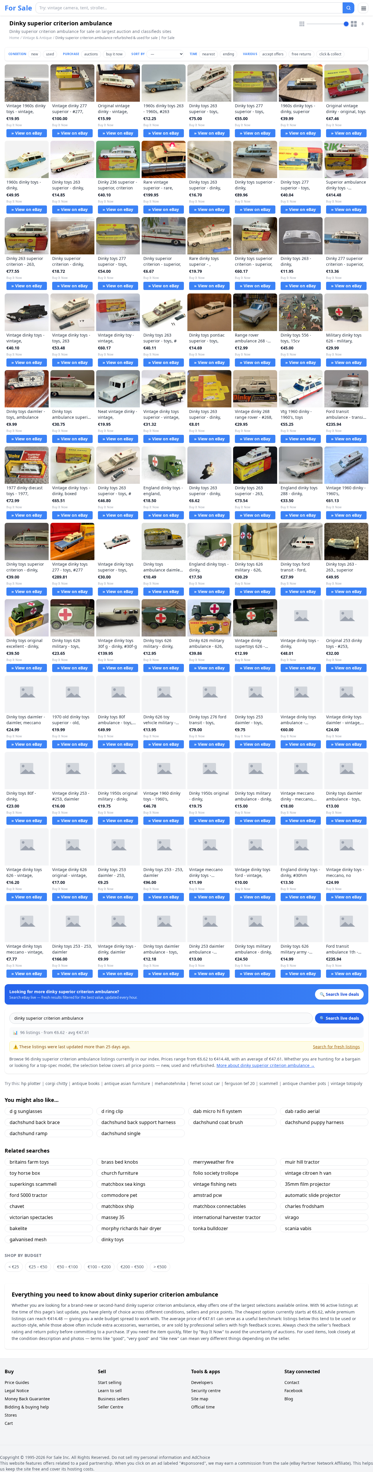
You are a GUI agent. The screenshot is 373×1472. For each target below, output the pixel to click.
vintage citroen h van (308, 1173)
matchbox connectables (219, 1206)
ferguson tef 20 (240, 1083)
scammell (268, 1083)
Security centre (206, 1390)
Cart (9, 1423)
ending (228, 54)
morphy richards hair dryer (131, 1228)
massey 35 (112, 1217)
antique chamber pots (304, 1083)
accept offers (273, 54)
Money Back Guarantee (27, 1398)
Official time (203, 1407)
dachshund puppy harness (314, 1122)
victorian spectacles (31, 1217)
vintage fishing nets (215, 1184)
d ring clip (112, 1111)
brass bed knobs (119, 1162)
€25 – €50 (38, 1266)
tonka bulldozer (210, 1228)
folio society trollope (215, 1173)
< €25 (13, 1266)
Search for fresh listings (336, 1046)
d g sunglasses (26, 1111)
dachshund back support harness (138, 1122)
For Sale (18, 7)
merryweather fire (213, 1162)
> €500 (160, 1266)
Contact (291, 1382)
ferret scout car (205, 1083)
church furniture (119, 1173)
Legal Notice (17, 1390)
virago (292, 1217)
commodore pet (119, 1195)
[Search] (348, 7)
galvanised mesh (28, 1239)
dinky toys (112, 1239)
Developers (202, 1382)
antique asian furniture (127, 1083)
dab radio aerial (302, 1111)
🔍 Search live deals (339, 1018)
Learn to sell (110, 1390)
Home (14, 38)
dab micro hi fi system (217, 1111)
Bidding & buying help (27, 1407)
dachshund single (120, 1133)
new (34, 54)
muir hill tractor (302, 1162)
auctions (91, 54)
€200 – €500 (132, 1266)
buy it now (114, 54)
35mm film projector (307, 1184)
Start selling (110, 1382)
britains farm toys (29, 1162)
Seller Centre (110, 1407)
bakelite (18, 1228)
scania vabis (298, 1228)
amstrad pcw (207, 1195)
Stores (11, 1415)
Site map (199, 1398)
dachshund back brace (35, 1122)
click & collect (330, 54)
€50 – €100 (67, 1266)
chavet (17, 1206)
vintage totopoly (346, 1083)
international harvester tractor (227, 1217)
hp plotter (31, 1083)
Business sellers (113, 1398)
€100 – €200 (99, 1266)
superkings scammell (33, 1184)
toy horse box (25, 1173)
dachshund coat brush (218, 1122)
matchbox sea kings (123, 1184)
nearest (208, 54)
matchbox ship (117, 1206)
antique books (86, 1083)
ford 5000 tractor (28, 1195)
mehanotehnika (170, 1083)
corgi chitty (56, 1083)
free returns (301, 54)
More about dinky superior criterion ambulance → (266, 1065)
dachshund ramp (28, 1133)
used (50, 54)
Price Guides (17, 1382)
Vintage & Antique (37, 37)
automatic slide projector (313, 1195)
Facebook (293, 1390)
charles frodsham (304, 1206)
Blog (288, 1398)
